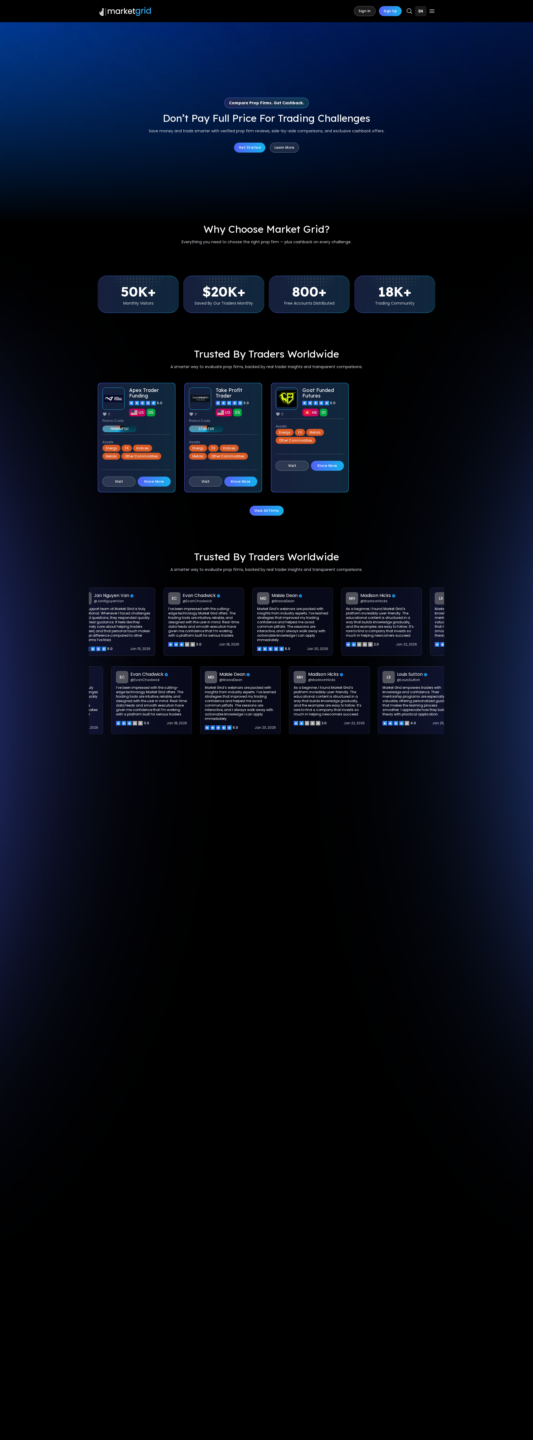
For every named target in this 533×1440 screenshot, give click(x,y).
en (420, 11)
